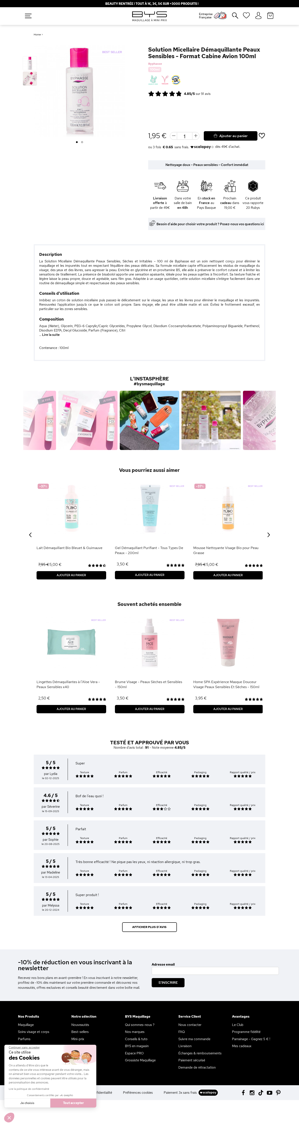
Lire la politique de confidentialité (29, 1089)
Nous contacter (189, 1025)
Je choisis (27, 1103)
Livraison (185, 1046)
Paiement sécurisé (191, 1060)
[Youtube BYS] (269, 1092)
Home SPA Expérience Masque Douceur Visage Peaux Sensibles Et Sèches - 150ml (226, 684)
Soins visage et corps (33, 1032)
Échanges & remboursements (200, 1053)
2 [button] (82, 142)
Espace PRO (134, 1053)
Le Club (237, 1025)
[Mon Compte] (258, 15)
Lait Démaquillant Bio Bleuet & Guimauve (69, 548)
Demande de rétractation (197, 1067)
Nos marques (134, 1032)
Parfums (24, 1039)
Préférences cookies (138, 1092)
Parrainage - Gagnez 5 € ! (251, 1039)
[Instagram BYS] (252, 1092)
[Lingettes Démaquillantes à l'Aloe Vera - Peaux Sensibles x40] (71, 642)
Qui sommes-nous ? (140, 1025)
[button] (9, 1117)
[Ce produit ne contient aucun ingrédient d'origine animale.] (164, 80)
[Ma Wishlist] (246, 16)
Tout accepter (73, 1103)
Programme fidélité (246, 1032)
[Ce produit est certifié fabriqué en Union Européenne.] (176, 80)
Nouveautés (80, 1025)
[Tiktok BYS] (261, 1092)
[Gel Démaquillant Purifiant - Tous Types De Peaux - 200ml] (150, 508)
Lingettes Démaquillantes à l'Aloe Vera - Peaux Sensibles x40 (68, 684)
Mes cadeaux (241, 1046)
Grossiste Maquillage (140, 1060)
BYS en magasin (137, 1046)
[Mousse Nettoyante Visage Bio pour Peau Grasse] (228, 508)
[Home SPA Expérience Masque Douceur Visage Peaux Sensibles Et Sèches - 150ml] (228, 642)
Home (37, 34)
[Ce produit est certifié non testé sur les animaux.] (153, 80)
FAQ (181, 1032)
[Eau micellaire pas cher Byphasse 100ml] (30, 63)
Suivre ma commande (194, 1039)
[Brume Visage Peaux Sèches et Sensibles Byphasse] (150, 642)
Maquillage (26, 1025)
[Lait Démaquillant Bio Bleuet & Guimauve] (71, 508)
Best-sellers (80, 1032)
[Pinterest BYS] (278, 1092)
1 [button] (76, 142)
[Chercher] (232, 17)
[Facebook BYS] (243, 1092)
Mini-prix (77, 1039)
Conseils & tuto (136, 1039)
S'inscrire (168, 982)
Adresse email (163, 964)
